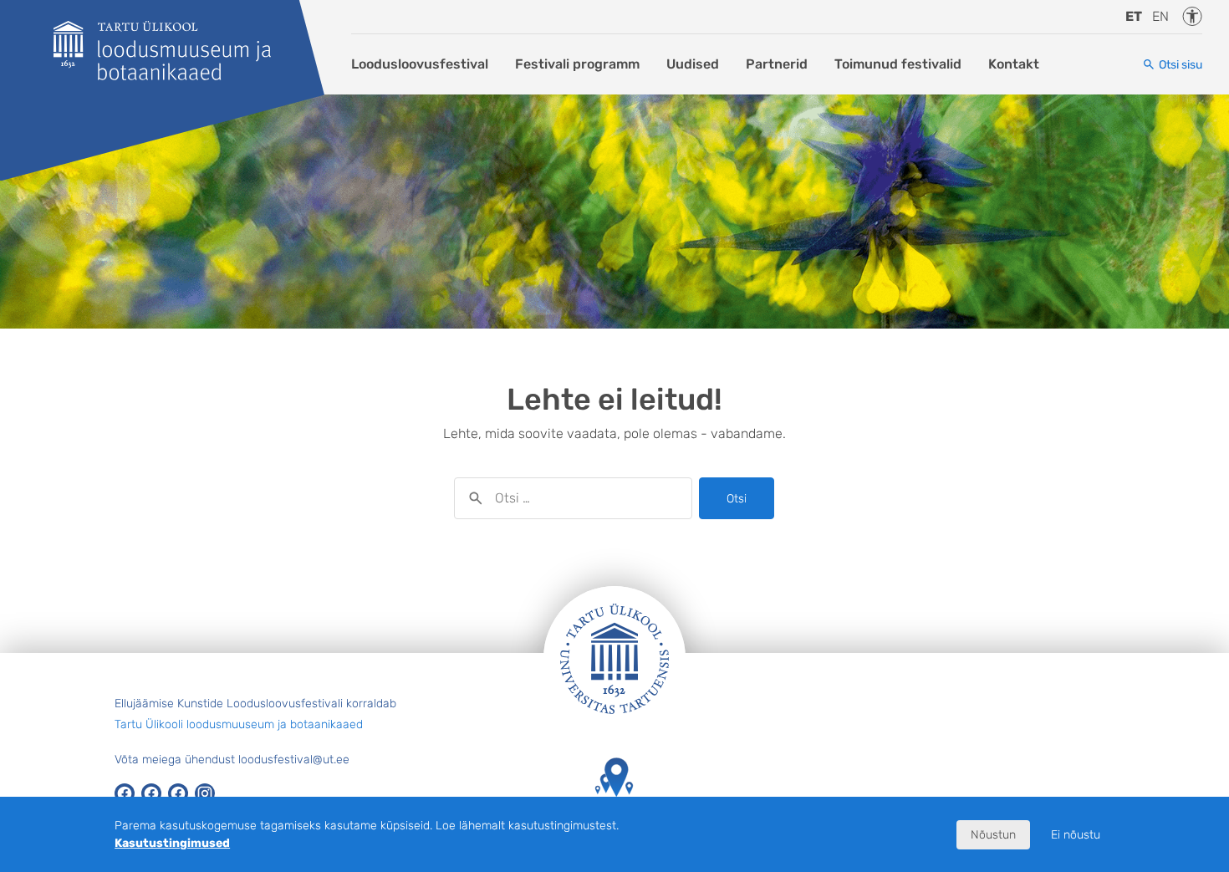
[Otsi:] (573, 498)
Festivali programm (577, 64)
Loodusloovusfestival (419, 64)
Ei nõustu (1075, 835)
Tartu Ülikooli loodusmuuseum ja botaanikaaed (239, 724)
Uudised (692, 64)
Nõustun (993, 835)
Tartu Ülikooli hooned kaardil (614, 821)
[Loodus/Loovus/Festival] (162, 50)
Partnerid (777, 64)
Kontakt (1013, 64)
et (1133, 16)
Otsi (737, 499)
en (1160, 16)
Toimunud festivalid (897, 64)
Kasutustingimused (172, 843)
